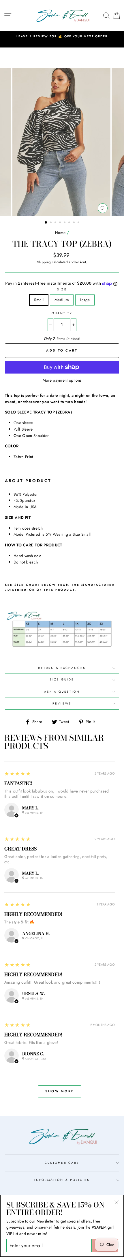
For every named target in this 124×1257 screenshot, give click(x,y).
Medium (62, 300)
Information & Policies (62, 1180)
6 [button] (69, 223)
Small (39, 300)
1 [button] (46, 222)
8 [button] (79, 223)
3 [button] (56, 223)
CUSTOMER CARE (62, 1163)
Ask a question (62, 691)
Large (85, 300)
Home (60, 232)
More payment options (62, 380)
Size (62, 289)
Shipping (44, 262)
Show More (59, 1091)
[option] (62, 36)
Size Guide (62, 679)
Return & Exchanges (62, 668)
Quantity (62, 313)
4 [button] (60, 223)
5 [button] (65, 223)
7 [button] (74, 223)
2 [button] (51, 223)
